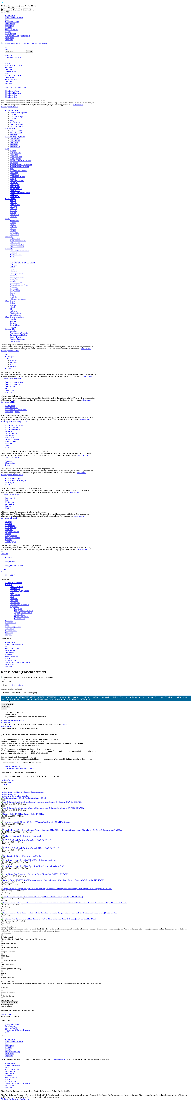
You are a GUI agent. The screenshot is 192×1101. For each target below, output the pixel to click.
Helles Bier (14, 155)
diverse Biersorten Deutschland (21, 165)
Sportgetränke (15, 325)
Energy (12, 121)
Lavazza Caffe (10, 441)
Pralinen (8, 506)
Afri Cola (13, 201)
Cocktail (13, 119)
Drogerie (8, 635)
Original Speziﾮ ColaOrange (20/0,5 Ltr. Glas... (95, 889)
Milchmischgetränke (12, 412)
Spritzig (12, 303)
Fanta (12, 269)
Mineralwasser (15, 139)
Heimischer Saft (11, 97)
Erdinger (13, 179)
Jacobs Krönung (11, 433)
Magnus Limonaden (17, 277)
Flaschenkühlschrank (17, 339)
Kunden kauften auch (8, 792)
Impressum (9, 40)
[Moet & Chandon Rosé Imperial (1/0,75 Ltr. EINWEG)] (23, 808)
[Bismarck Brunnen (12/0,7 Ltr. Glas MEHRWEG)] (31, 919)
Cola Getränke (15, 141)
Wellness (13, 327)
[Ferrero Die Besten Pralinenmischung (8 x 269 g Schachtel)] (44, 830)
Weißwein (13, 363)
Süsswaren (9, 633)
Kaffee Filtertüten (11, 427)
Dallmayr (8, 431)
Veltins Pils (14, 195)
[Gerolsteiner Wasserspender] (12, 836)
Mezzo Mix (14, 279)
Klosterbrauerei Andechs (18, 171)
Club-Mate (13, 265)
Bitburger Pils (14, 175)
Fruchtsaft (13, 135)
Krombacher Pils (16, 189)
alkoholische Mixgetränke (19, 113)
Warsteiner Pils (15, 197)
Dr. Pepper (13, 207)
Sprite (12, 295)
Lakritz (7, 500)
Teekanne (8, 461)
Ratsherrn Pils (15, 191)
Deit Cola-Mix (15, 205)
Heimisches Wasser (12, 91)
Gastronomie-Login (12, 22)
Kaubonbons (9, 502)
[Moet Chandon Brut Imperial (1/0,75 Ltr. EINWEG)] (23, 802)
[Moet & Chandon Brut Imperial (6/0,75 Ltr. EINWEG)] (22, 897)
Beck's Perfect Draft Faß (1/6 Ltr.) (39, 840)
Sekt (6, 354)
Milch (7, 625)
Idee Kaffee (9, 435)
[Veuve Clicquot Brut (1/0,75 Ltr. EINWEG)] (19, 874)
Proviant (13, 213)
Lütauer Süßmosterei (17, 245)
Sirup (7, 445)
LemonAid (13, 275)
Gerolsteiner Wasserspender (32, 836)
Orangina (13, 281)
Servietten (8, 540)
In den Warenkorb (7, 704)
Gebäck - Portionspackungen (15, 480)
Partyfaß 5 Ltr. (15, 123)
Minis (7, 508)
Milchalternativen (11, 408)
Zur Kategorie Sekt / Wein (10, 351)
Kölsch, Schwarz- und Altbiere (20, 161)
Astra (12, 169)
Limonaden (14, 143)
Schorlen (13, 323)
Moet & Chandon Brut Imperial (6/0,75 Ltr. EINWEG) (63, 897)
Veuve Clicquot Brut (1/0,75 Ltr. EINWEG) (52, 874)
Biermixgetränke (15, 159)
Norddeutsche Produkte (13, 583)
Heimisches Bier (11, 95)
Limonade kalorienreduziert (19, 251)
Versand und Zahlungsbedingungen (17, 36)
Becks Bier (14, 173)
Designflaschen (15, 315)
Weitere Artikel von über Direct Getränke (19, 769)
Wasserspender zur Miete (14, 384)
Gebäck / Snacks (11, 631)
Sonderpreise (9, 26)
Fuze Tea (13, 229)
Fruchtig (13, 319)
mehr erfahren (78, 105)
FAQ (7, 20)
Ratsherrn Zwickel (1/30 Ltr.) (34, 814)
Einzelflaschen (10, 129)
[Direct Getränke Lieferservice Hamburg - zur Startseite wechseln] (24, 43)
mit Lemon (13, 321)
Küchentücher (10, 526)
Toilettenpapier (10, 542)
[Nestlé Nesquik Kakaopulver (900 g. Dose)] (17, 866)
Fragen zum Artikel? (12, 767)
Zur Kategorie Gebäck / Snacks (12, 475)
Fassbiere (13, 151)
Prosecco (13, 367)
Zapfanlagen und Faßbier (18, 335)
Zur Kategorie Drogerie (9, 518)
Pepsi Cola (13, 211)
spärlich (12, 307)
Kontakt (8, 32)
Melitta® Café (10, 437)
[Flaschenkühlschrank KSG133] (13, 798)
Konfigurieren (25, 1099)
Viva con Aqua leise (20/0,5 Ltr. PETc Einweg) (53, 822)
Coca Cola (13, 203)
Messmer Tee (10, 463)
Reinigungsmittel (11, 536)
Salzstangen (9, 482)
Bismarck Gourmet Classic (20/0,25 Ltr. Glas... (101, 913)
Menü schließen (10, 575)
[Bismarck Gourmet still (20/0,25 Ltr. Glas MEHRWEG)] (44, 903)
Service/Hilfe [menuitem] (15, 26)
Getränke (8, 585)
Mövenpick (9, 443)
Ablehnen (4, 1099)
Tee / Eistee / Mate (16, 127)
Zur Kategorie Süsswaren (10, 494)
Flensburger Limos (16, 273)
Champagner (9, 357)
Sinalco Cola (14, 215)
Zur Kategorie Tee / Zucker (10, 457)
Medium (13, 305)
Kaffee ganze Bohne (12, 429)
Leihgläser (13, 331)
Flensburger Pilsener (17, 181)
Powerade (13, 287)
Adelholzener (14, 221)
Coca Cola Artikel (16, 131)
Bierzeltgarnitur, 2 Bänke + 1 (33, 856)
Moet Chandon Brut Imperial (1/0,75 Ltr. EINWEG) (63, 802)
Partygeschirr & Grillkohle (19, 333)
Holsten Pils (14, 183)
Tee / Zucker (9, 629)
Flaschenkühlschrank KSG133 (35, 798)
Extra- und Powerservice (14, 18)
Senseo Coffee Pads (12, 439)
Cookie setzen (10, 16)
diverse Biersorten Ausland (19, 167)
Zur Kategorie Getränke (9, 107)
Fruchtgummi (10, 498)
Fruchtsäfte (14, 145)
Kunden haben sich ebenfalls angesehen (30, 792)
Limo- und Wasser (16, 125)
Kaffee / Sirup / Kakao (13, 627)
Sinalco (12, 293)
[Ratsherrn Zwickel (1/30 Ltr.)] (12, 814)
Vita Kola (13, 217)
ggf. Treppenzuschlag (57, 1059)
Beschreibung (6, 720)
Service (8, 388)
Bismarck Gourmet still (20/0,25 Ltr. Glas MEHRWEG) (108, 903)
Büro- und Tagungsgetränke (15, 137)
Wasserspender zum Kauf (14, 382)
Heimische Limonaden (13, 93)
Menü (7, 47)
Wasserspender (15, 341)
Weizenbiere (14, 163)
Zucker (7, 465)
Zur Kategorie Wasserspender (11, 378)
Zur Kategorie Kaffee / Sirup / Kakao (14, 422)
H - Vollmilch (10, 406)
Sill (11, 309)
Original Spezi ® (16, 283)
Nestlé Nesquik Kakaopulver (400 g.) (42, 860)
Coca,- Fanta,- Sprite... (18, 117)
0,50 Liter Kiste (15, 313)
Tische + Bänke (15, 337)
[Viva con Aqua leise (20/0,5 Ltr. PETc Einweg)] (18, 822)
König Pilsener (15, 187)
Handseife (8, 524)
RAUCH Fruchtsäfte (17, 247)
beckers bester (15, 239)
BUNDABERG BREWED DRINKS (23, 263)
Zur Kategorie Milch (8, 402)
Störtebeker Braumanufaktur (20, 193)
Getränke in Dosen (12, 111)
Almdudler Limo (16, 255)
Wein (7, 359)
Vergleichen (5, 706)
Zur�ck (4, 784)
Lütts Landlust (15, 243)
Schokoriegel (10, 504)
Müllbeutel (9, 530)
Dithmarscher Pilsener (17, 177)
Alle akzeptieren (14, 1099)
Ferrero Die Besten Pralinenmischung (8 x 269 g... (105, 830)
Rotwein (13, 361)
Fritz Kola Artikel (16, 133)
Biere (7, 149)
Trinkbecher (9, 390)
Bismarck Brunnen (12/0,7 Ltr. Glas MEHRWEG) (79, 919)
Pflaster (8, 534)
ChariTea (13, 225)
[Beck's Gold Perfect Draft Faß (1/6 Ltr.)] (16, 848)
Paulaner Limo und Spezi (19, 285)
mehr (64, 724)
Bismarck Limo (15, 261)
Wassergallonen (10, 386)
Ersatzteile (9, 392)
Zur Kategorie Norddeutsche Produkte (14, 87)
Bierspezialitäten (15, 153)
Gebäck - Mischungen (13, 478)
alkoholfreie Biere (16, 157)
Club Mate (13, 227)
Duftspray (8, 522)
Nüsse (7, 484)
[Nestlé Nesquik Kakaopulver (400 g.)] (15, 860)
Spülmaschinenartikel (12, 538)
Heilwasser (14, 311)
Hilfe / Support (10, 34)
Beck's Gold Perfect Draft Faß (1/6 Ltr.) (45, 848)
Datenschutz (9, 38)
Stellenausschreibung (12, 1052)
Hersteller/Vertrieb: (17, 720)
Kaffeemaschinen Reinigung (15, 425)
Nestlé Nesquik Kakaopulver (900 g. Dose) (49, 866)
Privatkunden (10, 24)
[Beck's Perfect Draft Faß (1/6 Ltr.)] (14, 840)
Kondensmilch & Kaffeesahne (16, 410)
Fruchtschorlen (15, 147)
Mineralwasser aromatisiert (14, 317)
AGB (7, 1032)
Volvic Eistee (14, 235)
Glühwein (8, 369)
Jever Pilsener (14, 185)
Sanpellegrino (14, 233)
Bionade (13, 223)
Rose (11, 365)
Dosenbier (13, 115)
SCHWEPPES (15, 291)
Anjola (12, 257)
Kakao (7, 447)
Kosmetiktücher (10, 528)
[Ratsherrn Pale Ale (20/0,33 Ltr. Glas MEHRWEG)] (34, 880)
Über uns (8, 28)
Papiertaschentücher (12, 532)
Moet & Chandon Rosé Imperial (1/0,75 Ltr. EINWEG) (64, 808)
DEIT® (12, 267)
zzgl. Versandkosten (17, 685)
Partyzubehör (10, 329)
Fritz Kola (13, 209)
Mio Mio (13, 231)
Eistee (7, 219)
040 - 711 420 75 (7, 1014)
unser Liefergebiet (11, 30)
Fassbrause (13, 253)
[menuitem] (98, 16)
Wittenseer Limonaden (18, 299)
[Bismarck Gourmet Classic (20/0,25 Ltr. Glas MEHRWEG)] (43, 913)
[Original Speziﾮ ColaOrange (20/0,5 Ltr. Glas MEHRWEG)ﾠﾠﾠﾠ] (39, 889)
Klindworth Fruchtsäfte (18, 241)
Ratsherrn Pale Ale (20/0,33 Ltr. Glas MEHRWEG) (86, 880)
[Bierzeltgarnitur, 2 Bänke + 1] (12, 856)
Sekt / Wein (9, 621)
